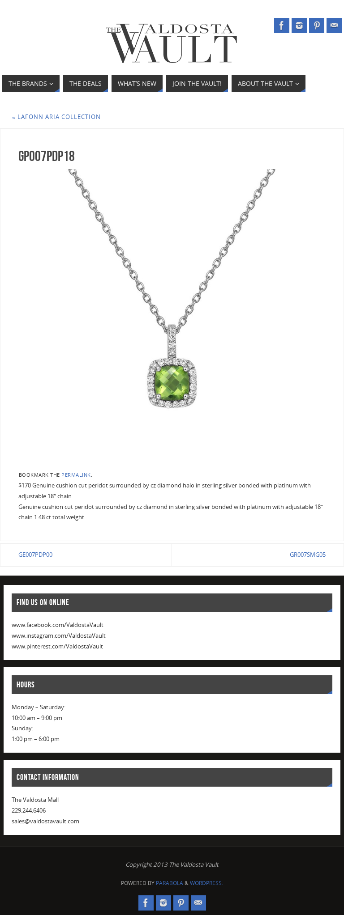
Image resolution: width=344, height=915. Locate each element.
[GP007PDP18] (172, 316)
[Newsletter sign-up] (334, 25)
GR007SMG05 (308, 555)
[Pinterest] (316, 25)
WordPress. (206, 883)
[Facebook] (281, 25)
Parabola (169, 883)
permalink (76, 474)
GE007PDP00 (35, 555)
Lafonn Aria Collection (56, 117)
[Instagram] (299, 25)
